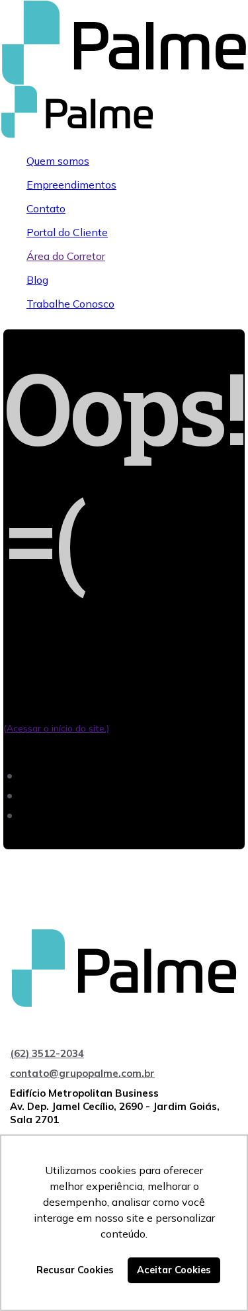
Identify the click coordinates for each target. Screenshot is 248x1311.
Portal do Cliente (67, 232)
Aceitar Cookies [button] (174, 1270)
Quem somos (57, 160)
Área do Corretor (65, 256)
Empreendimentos (71, 184)
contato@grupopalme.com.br (82, 1073)
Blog (37, 279)
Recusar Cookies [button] (75, 1270)
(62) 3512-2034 (47, 1053)
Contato (45, 208)
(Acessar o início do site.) (56, 728)
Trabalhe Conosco (70, 303)
